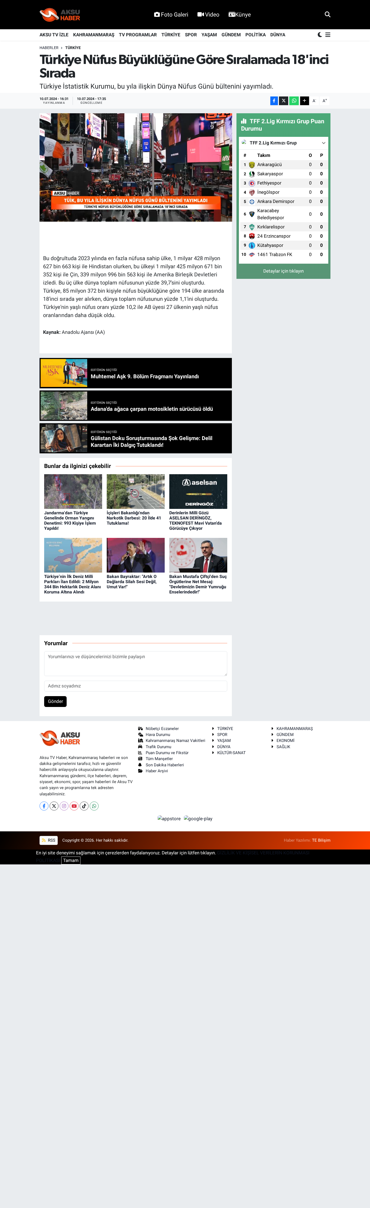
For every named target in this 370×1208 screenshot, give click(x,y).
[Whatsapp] (94, 806)
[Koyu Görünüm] (320, 35)
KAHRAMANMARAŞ (93, 34)
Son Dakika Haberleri (165, 765)
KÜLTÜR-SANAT (231, 752)
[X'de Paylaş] (283, 100)
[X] (54, 806)
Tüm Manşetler (159, 758)
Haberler (49, 48)
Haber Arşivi (157, 770)
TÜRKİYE (170, 34)
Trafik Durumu (158, 746)
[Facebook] (44, 806)
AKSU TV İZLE (54, 34)
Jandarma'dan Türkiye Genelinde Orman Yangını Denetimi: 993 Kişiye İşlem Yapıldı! (70, 520)
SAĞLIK (283, 746)
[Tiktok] (84, 806)
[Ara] (327, 14)
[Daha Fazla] (304, 100)
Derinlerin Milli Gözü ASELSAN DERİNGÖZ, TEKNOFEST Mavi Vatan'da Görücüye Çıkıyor (195, 520)
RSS (51, 840)
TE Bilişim (321, 840)
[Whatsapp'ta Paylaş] (294, 100)
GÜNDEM (231, 34)
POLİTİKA (255, 34)
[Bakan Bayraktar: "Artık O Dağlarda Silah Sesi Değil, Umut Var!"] (136, 555)
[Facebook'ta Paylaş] (274, 100)
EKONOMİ (285, 740)
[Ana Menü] (327, 35)
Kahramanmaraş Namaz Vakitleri (175, 740)
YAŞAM (209, 34)
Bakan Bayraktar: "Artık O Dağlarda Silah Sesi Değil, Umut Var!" (132, 581)
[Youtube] (74, 806)
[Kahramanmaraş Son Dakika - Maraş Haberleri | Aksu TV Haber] (60, 14)
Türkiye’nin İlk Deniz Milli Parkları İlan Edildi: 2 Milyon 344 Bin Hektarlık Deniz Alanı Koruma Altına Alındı (72, 584)
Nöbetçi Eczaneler (162, 728)
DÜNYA (277, 34)
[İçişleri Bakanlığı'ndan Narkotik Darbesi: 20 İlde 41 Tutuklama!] (136, 491)
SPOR (191, 34)
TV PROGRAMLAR (138, 34)
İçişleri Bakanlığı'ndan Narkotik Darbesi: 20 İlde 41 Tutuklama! (134, 518)
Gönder (55, 701)
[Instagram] (64, 806)
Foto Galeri (174, 14)
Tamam (71, 860)
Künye (243, 14)
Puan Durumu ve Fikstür (167, 752)
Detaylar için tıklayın (283, 271)
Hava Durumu (158, 734)
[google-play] (198, 818)
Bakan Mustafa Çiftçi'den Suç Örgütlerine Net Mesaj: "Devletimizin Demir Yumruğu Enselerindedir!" (198, 584)
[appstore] (170, 818)
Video (212, 14)
